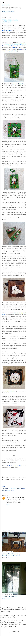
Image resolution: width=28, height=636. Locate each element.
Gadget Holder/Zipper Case (18, 83)
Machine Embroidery (21, 488)
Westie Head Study (9, 391)
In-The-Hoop (13, 488)
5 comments (8, 598)
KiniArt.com (14, 47)
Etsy (9, 488)
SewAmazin (6, 5)
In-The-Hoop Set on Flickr (14, 465)
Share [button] (3, 486)
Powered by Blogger (15, 631)
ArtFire (6, 488)
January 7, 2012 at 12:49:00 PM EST (16, 497)
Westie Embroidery (6, 490)
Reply (8, 504)
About (8, 11)
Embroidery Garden (7, 30)
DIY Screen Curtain (9, 596)
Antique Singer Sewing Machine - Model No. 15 (11, 554)
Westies (12, 490)
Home (4, 11)
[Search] (25, 2)
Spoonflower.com (12, 45)
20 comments (9, 557)
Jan (7, 497)
